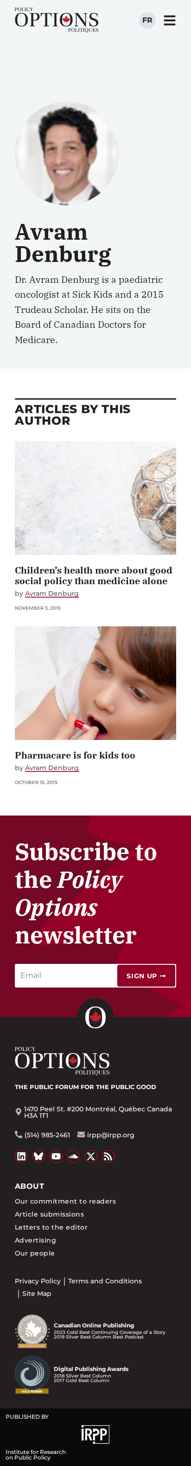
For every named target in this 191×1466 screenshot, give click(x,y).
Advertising (35, 1240)
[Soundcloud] (73, 1156)
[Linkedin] (21, 1156)
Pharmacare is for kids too (75, 755)
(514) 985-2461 (47, 1135)
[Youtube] (56, 1156)
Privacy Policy (38, 1281)
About (29, 1186)
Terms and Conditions (105, 1281)
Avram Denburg (52, 594)
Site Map (36, 1293)
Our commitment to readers (65, 1201)
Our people (35, 1253)
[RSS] (108, 1156)
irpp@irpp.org (110, 1135)
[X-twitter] (90, 1156)
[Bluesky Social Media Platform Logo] (38, 1156)
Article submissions (49, 1214)
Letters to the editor (51, 1227)
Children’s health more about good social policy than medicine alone (93, 575)
